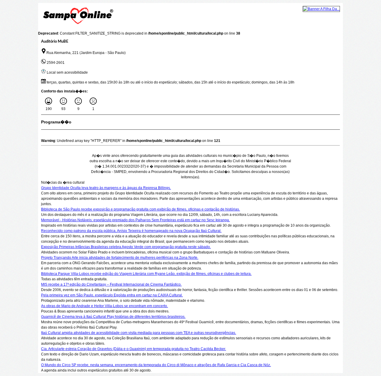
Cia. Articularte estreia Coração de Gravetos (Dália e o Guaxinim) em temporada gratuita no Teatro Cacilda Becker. (133, 349)
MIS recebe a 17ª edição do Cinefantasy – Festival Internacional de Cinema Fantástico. (111, 284)
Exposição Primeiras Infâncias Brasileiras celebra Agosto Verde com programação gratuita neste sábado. (126, 247)
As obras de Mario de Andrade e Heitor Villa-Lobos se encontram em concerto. (104, 306)
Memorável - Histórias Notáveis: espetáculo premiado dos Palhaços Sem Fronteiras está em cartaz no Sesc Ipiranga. (135, 220)
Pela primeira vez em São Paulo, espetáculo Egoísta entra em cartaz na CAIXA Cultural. (112, 295)
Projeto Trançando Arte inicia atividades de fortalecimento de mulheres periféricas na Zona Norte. (119, 258)
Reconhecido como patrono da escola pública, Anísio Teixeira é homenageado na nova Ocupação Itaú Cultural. (131, 231)
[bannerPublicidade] (321, 9)
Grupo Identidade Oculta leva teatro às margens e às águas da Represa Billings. (106, 188)
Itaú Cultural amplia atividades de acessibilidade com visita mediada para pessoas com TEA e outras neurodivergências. (138, 333)
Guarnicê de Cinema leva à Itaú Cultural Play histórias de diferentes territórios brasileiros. (113, 317)
